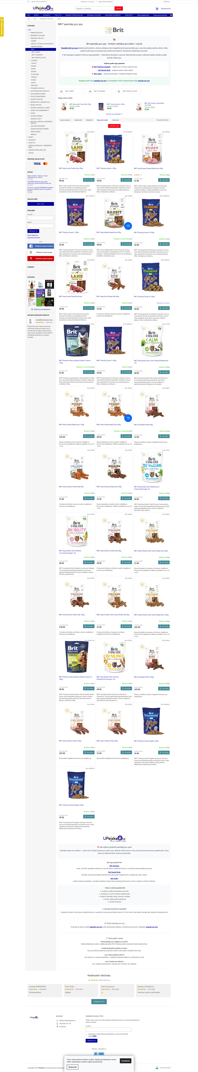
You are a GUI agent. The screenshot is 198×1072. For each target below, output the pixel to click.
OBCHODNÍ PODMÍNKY (105, 2)
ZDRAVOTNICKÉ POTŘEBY (40, 129)
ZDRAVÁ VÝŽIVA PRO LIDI (37, 150)
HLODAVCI (32, 140)
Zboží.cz (94, 1049)
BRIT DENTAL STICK (39, 58)
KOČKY (30, 137)
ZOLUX (33, 83)
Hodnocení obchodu (99, 975)
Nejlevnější (78, 120)
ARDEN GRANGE (36, 46)
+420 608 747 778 (65, 1024)
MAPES (33, 71)
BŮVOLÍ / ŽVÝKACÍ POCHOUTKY (42, 44)
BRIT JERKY (36, 52)
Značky (31, 153)
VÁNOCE (33, 134)
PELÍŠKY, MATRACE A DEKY (40, 108)
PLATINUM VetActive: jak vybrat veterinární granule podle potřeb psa (39, 182)
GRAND (33, 66)
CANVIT (34, 63)
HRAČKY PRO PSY (37, 99)
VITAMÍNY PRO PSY (37, 88)
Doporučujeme (65, 120)
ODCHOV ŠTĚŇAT (37, 116)
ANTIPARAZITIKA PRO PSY (40, 91)
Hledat (118, 8)
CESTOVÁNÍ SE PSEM (38, 94)
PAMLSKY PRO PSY (37, 38)
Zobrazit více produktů (113, 114)
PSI (29, 30)
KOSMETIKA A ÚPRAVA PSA (40, 102)
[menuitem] (28, 15)
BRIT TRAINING (37, 55)
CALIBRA (34, 60)
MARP (33, 69)
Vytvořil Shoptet (165, 1068)
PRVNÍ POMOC (36, 132)
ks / (40, 204)
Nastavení (72, 1067)
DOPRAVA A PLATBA (87, 2)
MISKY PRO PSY (36, 105)
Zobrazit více (99, 1002)
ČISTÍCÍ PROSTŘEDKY (38, 96)
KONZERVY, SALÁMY (38, 35)
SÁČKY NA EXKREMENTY (40, 110)
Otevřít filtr (114, 126)
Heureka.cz (102, 1049)
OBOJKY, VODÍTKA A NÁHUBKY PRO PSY (41, 122)
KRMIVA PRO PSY (37, 33)
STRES (33, 113)
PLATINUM (35, 74)
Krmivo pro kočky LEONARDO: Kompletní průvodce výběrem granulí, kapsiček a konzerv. (40, 189)
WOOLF (33, 80)
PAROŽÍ (33, 41)
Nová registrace (32, 235)
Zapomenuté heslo (33, 238)
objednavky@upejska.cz (67, 1020)
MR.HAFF (34, 85)
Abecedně (115, 120)
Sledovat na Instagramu (42, 309)
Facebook (62, 1027)
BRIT (33, 49)
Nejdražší (89, 120)
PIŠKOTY (34, 77)
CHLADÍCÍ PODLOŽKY (38, 126)
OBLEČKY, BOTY (36, 119)
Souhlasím (125, 1061)
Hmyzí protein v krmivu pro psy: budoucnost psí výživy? (37, 176)
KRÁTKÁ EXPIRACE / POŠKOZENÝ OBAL (40, 146)
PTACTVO (31, 143)
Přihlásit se (33, 231)
